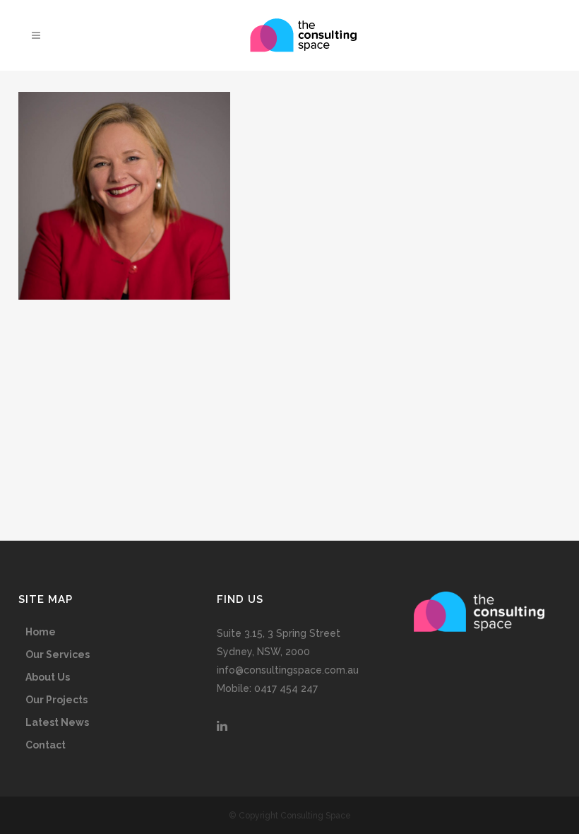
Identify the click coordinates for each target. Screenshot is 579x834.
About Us (47, 677)
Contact (45, 745)
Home (40, 632)
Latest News (57, 722)
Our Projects (56, 699)
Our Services (57, 654)
